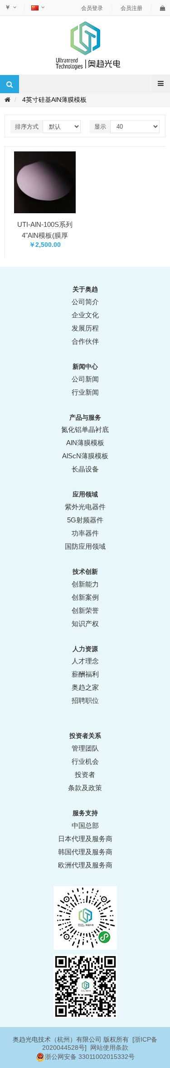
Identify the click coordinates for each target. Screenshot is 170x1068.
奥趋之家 (85, 687)
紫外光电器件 (85, 507)
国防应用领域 (85, 546)
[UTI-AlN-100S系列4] (45, 182)
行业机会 (85, 761)
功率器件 (85, 533)
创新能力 (85, 584)
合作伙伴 (85, 341)
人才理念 (85, 661)
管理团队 (85, 748)
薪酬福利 (85, 674)
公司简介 (85, 302)
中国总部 (85, 825)
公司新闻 (85, 379)
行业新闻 (85, 392)
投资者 (85, 774)
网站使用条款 (109, 1047)
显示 (100, 126)
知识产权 (85, 623)
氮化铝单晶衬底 (85, 429)
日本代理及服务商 (85, 838)
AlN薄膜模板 (85, 442)
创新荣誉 (85, 610)
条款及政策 (85, 788)
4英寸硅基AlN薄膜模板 (54, 99)
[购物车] (162, 8)
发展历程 (85, 328)
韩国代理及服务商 (85, 852)
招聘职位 (85, 700)
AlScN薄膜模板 (85, 456)
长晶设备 (85, 469)
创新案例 (85, 597)
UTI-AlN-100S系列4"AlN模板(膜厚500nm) (45, 235)
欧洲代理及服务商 (85, 865)
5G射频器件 (85, 520)
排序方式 (27, 126)
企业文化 (85, 315)
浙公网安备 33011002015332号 (90, 1056)
